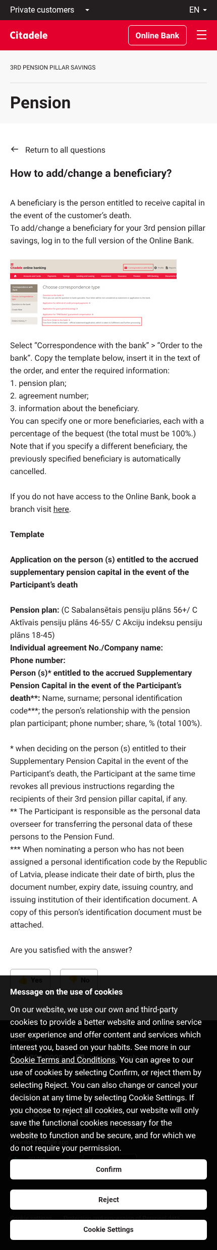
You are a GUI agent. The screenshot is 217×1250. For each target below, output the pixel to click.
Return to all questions (65, 150)
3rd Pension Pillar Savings (52, 67)
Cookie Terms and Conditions (63, 1060)
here (61, 509)
